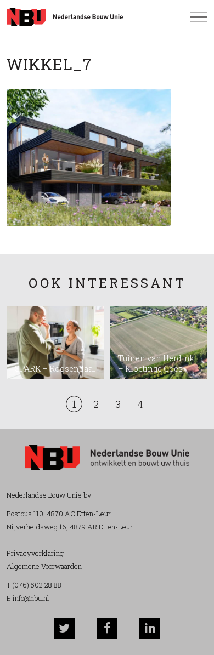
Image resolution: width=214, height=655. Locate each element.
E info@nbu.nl (28, 598)
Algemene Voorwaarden (44, 566)
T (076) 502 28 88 (34, 585)
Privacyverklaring (35, 553)
